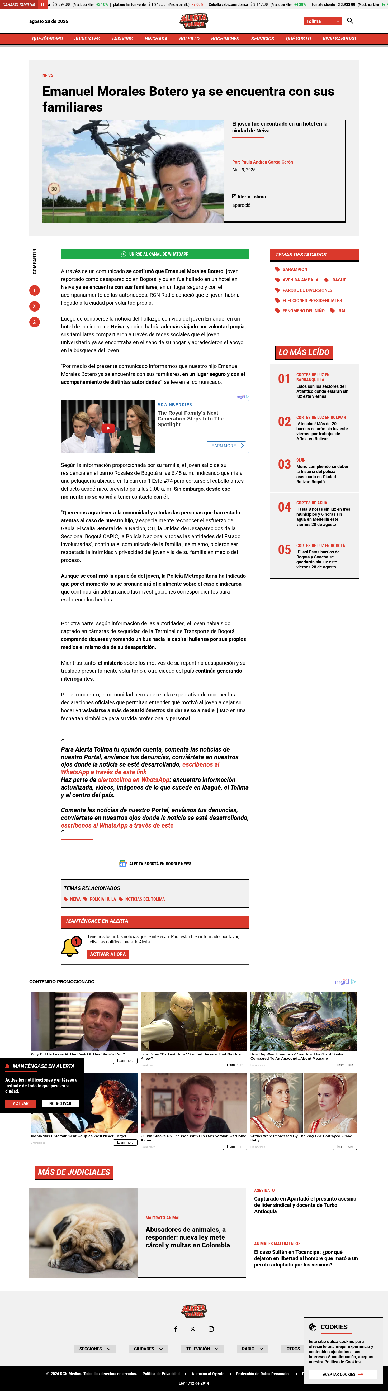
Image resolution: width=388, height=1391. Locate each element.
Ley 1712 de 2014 (194, 1383)
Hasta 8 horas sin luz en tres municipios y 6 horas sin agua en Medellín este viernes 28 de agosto (323, 517)
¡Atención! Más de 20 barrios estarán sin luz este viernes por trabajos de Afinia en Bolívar (322, 431)
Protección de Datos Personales (263, 1374)
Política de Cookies (342, 1361)
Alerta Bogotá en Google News (160, 863)
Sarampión (295, 269)
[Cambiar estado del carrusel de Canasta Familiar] (43, 4)
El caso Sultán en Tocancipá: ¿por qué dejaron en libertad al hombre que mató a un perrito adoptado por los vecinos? (306, 1258)
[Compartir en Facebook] (34, 290)
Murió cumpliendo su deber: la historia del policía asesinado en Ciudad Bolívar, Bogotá (323, 474)
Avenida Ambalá (301, 280)
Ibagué (338, 280)
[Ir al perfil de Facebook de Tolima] (175, 1329)
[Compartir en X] (34, 306)
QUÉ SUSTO (298, 38)
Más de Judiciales (74, 1172)
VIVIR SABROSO (339, 38)
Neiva (75, 899)
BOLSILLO (189, 38)
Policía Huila (103, 899)
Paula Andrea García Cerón (267, 162)
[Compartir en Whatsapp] (34, 322)
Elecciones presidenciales (312, 300)
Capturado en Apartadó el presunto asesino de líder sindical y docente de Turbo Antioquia (305, 1205)
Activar (21, 1103)
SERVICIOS (262, 38)
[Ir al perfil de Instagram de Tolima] (211, 1329)
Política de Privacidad (161, 1374)
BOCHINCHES (225, 38)
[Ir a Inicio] (194, 21)
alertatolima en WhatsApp (133, 779)
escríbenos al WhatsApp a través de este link (140, 768)
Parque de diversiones (307, 290)
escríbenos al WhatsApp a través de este (117, 825)
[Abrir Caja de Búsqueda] (350, 21)
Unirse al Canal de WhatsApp (158, 254)
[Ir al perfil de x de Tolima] (192, 1329)
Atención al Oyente (208, 1374)
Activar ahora (108, 954)
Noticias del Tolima (145, 899)
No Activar (60, 1103)
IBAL (342, 310)
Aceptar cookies (339, 1374)
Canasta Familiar (19, 5)
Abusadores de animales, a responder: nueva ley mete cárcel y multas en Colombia (188, 1237)
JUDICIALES (87, 38)
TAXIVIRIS (122, 38)
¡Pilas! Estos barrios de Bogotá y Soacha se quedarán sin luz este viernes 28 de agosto (318, 559)
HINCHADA (156, 38)
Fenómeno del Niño (304, 310)
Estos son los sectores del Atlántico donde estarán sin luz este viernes (322, 391)
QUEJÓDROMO (47, 38)
